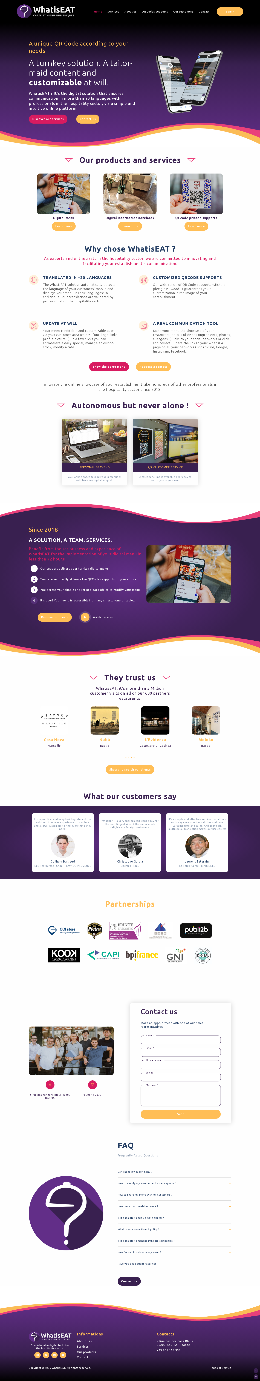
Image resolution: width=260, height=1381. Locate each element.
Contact (204, 11)
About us (131, 11)
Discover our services (48, 119)
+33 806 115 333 (169, 1350)
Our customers (183, 11)
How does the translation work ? (138, 1206)
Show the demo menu (109, 366)
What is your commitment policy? (138, 1229)
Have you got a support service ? (138, 1263)
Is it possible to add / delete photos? (141, 1217)
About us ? (84, 1341)
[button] (125, 757)
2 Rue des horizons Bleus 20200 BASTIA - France (175, 1343)
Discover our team (54, 617)
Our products (86, 1352)
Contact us (88, 119)
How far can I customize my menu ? (139, 1252)
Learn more (63, 226)
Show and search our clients (130, 769)
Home (98, 11)
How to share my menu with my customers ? (145, 1194)
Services (113, 11)
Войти (230, 11)
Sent (180, 1114)
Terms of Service (220, 1368)
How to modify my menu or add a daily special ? (147, 1183)
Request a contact (153, 366)
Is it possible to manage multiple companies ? (146, 1240)
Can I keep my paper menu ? (135, 1171)
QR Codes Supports (155, 11)
